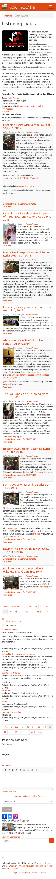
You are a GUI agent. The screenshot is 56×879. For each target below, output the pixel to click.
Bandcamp (12, 436)
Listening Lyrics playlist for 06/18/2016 (19, 539)
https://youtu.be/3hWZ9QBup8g (23, 178)
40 (10, 612)
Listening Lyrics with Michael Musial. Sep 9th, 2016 (27, 126)
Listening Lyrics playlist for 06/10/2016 (19, 559)
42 (21, 612)
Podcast (9, 109)
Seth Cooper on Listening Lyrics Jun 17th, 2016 (26, 486)
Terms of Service (39, 873)
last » (47, 612)
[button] (5, 770)
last (40, 732)
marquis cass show (10, 630)
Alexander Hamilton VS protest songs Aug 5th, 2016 (24, 342)
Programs (8, 16)
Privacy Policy (24, 873)
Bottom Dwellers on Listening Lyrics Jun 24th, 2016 (27, 450)
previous (14, 727)
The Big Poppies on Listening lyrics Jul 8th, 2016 (25, 395)
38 (47, 607)
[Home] (18, 7)
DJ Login (13, 873)
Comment (7, 765)
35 (30, 607)
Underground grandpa (11, 712)
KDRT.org (36, 534)
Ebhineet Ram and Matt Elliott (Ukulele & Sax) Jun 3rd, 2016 (23, 570)
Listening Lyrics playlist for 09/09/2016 (19, 204)
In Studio (5, 112)
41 (16, 612)
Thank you (6, 690)
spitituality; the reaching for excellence (18, 654)
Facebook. (16, 536)
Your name (7, 744)
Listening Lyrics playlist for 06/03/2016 (19, 592)
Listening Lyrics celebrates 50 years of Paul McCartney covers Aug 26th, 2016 (27, 216)
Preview (7, 809)
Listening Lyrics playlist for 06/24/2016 (19, 475)
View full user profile (11, 837)
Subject (5, 755)
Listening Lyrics (12, 528)
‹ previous (16, 607)
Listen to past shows (11, 114)
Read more (7, 207)
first (5, 727)
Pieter (4, 701)
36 (36, 607)
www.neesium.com (25, 186)
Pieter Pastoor (14, 98)
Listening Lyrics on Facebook (30, 106)
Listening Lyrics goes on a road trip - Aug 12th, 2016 (27, 308)
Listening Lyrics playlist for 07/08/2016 (19, 439)
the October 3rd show (11, 673)
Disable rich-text (9, 792)
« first (6, 607)
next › (39, 612)
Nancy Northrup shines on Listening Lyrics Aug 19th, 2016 (27, 254)
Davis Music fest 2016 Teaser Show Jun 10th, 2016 (26, 550)
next (33, 732)
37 (41, 607)
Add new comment (13, 621)
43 (27, 612)
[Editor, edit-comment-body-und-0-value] (28, 780)
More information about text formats (29, 796)
